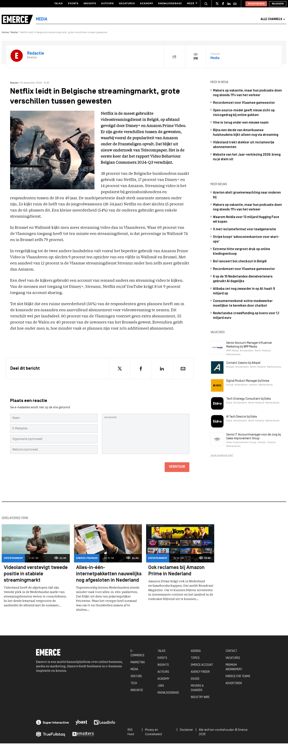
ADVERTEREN (234, 683)
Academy (146, 3)
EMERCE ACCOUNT (202, 665)
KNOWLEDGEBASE (168, 692)
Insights (89, 3)
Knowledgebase (170, 3)
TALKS (161, 651)
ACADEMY (163, 679)
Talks (58, 3)
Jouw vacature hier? (221, 455)
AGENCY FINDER (200, 672)
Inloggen (278, 4)
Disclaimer (186, 730)
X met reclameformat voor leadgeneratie (244, 229)
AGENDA (196, 651)
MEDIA (134, 669)
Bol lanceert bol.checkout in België (240, 261)
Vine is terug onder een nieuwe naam (241, 122)
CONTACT (231, 651)
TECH (134, 683)
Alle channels (271, 19)
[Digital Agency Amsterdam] (52, 722)
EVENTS (162, 658)
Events (73, 3)
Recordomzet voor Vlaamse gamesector (244, 103)
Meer (190, 3)
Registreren (256, 4)
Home (5, 32)
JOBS (160, 686)
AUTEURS (163, 672)
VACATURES (233, 658)
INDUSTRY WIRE (200, 697)
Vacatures (127, 3)
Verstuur (177, 467)
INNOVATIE (137, 690)
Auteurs (107, 3)
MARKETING (138, 662)
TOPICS (195, 658)
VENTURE (136, 676)
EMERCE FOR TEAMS (238, 676)
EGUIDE (195, 679)
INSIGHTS (163, 665)
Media (14, 32)
